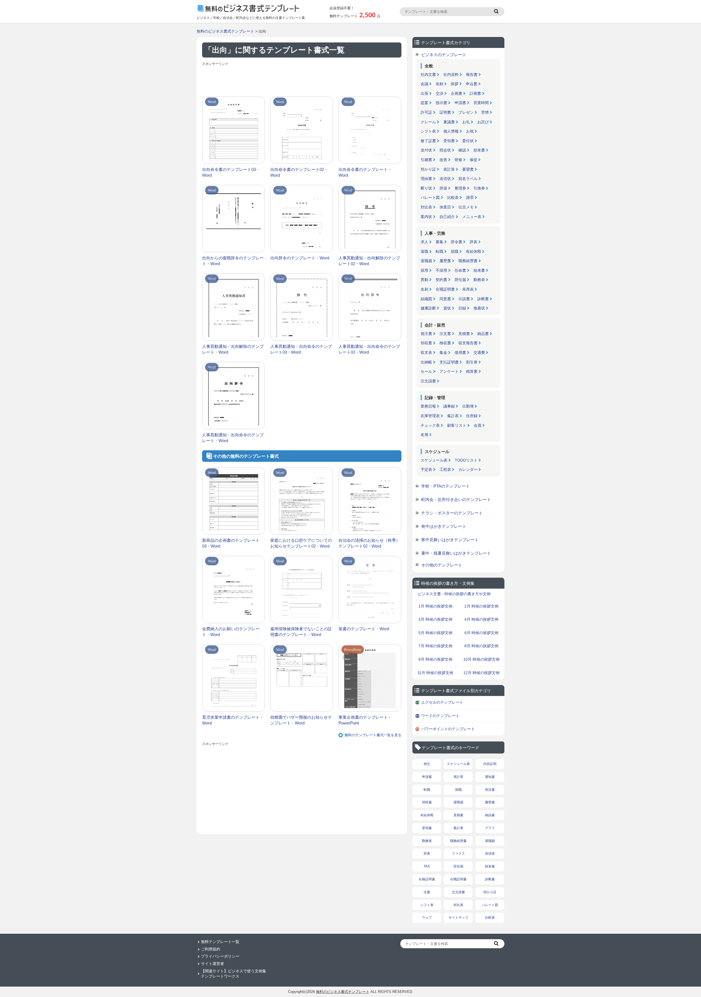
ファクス (458, 853)
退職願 (490, 841)
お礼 (466, 122)
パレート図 (430, 197)
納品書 (483, 333)
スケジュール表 (434, 460)
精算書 (472, 371)
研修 (458, 159)
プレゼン (466, 112)
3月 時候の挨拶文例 (435, 619)
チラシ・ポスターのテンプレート (452, 513)
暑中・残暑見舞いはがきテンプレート (456, 553)
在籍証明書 (427, 879)
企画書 (456, 93)
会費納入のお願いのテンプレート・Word (231, 631)
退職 (424, 251)
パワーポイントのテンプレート (448, 729)
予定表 (426, 469)
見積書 (464, 333)
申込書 (471, 84)
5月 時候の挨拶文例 (435, 633)
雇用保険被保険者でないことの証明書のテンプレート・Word (301, 631)
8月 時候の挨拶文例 (481, 646)
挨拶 (454, 84)
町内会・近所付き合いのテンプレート (456, 499)
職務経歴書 (468, 261)
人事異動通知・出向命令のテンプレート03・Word (301, 349)
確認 (462, 150)
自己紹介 (447, 216)
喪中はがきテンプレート (443, 526)
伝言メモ (466, 207)
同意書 (445, 299)
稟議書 (449, 122)
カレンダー (468, 469)
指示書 (441, 103)
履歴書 (445, 261)
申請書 (460, 103)
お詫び (483, 122)
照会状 (445, 150)
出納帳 (426, 362)
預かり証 (428, 169)
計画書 (475, 93)
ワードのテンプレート (440, 716)
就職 (454, 251)
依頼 (439, 84)
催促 (473, 159)
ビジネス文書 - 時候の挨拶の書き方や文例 (454, 594)
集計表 (453, 416)
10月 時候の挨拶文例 (481, 659)
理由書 (426, 178)
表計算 (449, 169)
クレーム (428, 122)
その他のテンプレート (441, 565)
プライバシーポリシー (220, 956)
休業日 (445, 207)
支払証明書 (449, 362)
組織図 (426, 299)
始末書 (479, 270)
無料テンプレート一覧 (220, 941)
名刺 (424, 289)
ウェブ (427, 917)
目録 (462, 308)
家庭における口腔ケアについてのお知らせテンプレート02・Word (301, 543)
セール (426, 371)
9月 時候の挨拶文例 (435, 659)
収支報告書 (468, 343)
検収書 (445, 343)
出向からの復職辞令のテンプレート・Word (233, 261)
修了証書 (428, 141)
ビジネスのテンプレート (443, 54)
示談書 (464, 299)
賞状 (447, 308)
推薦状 (479, 308)
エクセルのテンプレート (442, 702)
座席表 (468, 289)
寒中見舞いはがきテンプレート (450, 539)
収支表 (426, 352)
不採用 (441, 270)
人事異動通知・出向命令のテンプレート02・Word (369, 349)
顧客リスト (456, 425)
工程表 (445, 469)
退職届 (426, 261)
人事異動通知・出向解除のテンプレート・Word (233, 349)
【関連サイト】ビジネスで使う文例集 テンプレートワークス (233, 974)
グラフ (490, 828)
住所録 (472, 416)
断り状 (426, 188)
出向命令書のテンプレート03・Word (231, 172)
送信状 (445, 178)
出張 (424, 93)
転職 (439, 251)
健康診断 (428, 308)
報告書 (472, 74)
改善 (443, 159)
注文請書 (428, 381)
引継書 (426, 159)
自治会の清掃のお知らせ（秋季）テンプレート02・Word (369, 543)
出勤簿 (468, 406)
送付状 (426, 150)
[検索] (497, 11)
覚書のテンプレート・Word (363, 628)
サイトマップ (458, 917)
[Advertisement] (301, 80)
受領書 (449, 141)
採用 (424, 270)
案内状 (426, 216)
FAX (427, 866)
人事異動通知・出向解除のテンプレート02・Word (369, 261)
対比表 (426, 207)
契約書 (441, 279)
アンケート (449, 371)
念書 (427, 892)
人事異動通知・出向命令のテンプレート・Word (233, 437)
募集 (439, 242)
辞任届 (460, 279)
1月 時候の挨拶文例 (435, 606)
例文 (427, 764)
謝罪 (470, 197)
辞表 (473, 242)
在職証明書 (445, 289)
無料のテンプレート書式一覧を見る (372, 735)
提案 (424, 103)
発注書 (426, 333)
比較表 (453, 197)
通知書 (490, 777)
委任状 (468, 141)
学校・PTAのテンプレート (445, 486)
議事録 (449, 406)
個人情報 (451, 131)
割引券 (472, 362)
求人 (424, 242)
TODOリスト (466, 460)
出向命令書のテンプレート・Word (365, 172)
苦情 (485, 112)
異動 (424, 279)
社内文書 (428, 74)
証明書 (445, 112)
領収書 (426, 343)
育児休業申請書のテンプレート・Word (233, 720)
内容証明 (489, 764)
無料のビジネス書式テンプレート (225, 31)
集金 (443, 352)
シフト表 (428, 131)
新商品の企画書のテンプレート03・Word (231, 543)
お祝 (470, 131)
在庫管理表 (430, 416)
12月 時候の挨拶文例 (481, 673)
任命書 (460, 270)
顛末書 (479, 150)
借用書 (460, 352)
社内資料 (451, 74)
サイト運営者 (212, 963)
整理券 (460, 188)
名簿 (424, 434)
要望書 (468, 169)
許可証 (426, 112)
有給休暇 (473, 251)
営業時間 (481, 103)
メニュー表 (471, 216)
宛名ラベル (468, 178)
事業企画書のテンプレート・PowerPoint (365, 720)
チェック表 (430, 425)
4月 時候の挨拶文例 (481, 619)
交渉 (439, 93)
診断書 (483, 299)
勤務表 (479, 279)
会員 (477, 425)
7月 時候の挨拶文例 (435, 646)
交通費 (479, 352)
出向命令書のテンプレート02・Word (299, 172)
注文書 (445, 333)
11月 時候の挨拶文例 (435, 673)
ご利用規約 (210, 949)
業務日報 (428, 406)
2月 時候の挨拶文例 (481, 606)
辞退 (443, 188)
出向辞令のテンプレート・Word (299, 258)
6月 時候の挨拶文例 (481, 633)
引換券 (479, 188)
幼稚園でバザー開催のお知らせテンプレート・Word (301, 720)
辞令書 (456, 242)
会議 (424, 84)
